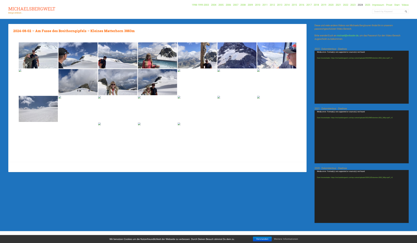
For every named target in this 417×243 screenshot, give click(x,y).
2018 (316, 5)
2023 (353, 5)
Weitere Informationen (286, 239)
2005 (221, 5)
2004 (213, 5)
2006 (228, 5)
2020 (331, 5)
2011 (265, 5)
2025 (367, 5)
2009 (250, 5)
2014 (287, 5)
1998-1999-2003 (200, 5)
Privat (389, 5)
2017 (309, 5)
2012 (272, 5)
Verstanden (262, 239)
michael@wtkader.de (348, 35)
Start (397, 5)
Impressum (378, 5)
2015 (294, 5)
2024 (360, 5)
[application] (362, 77)
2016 (301, 5)
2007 (235, 5)
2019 (323, 5)
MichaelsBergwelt (31, 9)
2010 (257, 5)
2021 (338, 5)
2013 (279, 5)
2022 (345, 5)
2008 (243, 5)
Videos (405, 5)
